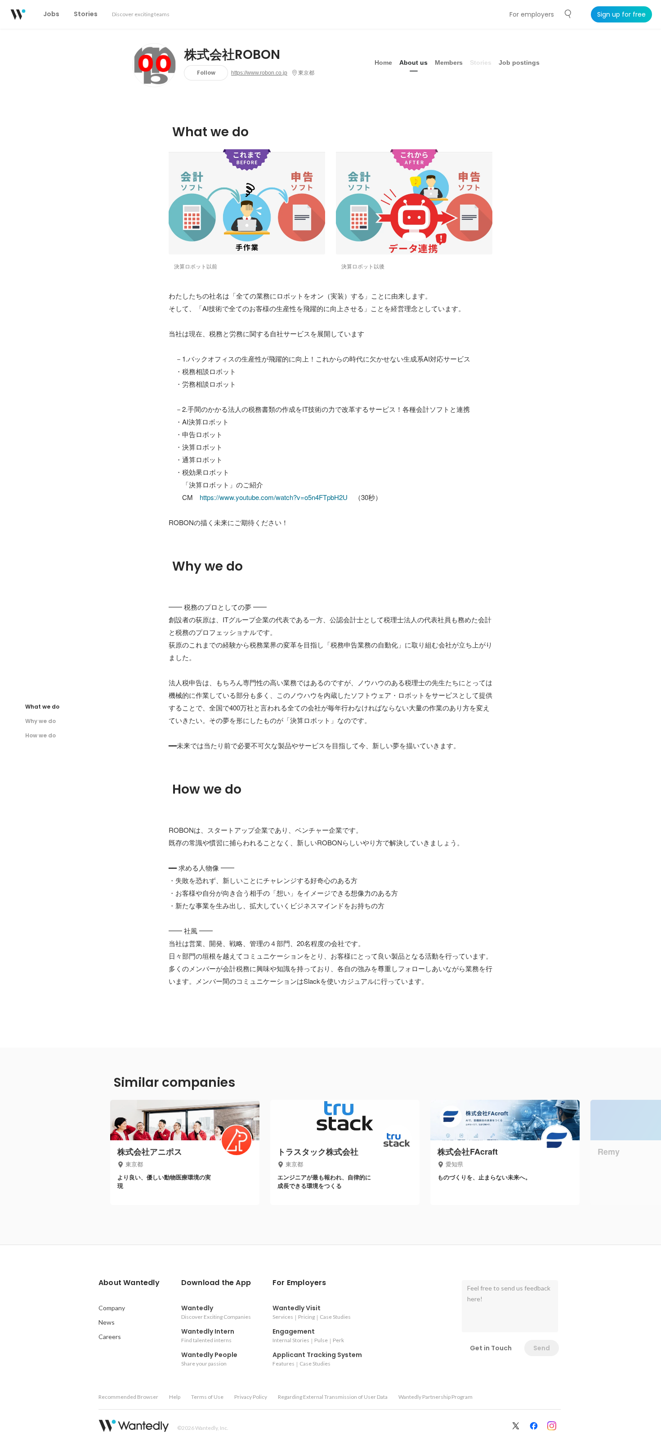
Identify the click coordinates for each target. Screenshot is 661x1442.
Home (383, 62)
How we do (40, 735)
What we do (42, 706)
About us (413, 62)
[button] (129, 1282)
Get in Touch (491, 1348)
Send (541, 1348)
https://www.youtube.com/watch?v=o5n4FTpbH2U (274, 497)
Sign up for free (621, 14)
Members (449, 62)
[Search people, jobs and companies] (568, 14)
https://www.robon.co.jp (259, 73)
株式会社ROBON (232, 55)
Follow (206, 72)
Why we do (40, 721)
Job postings (519, 62)
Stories (480, 62)
